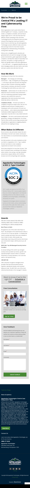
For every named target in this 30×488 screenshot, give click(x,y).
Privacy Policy (15, 477)
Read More (6, 428)
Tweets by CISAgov (6, 390)
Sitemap (15, 470)
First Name (6, 339)
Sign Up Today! (9, 316)
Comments (6, 357)
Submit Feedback (15, 374)
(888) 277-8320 (5, 441)
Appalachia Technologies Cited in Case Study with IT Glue (13, 399)
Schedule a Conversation (16, 280)
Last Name (6, 345)
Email (5, 351)
